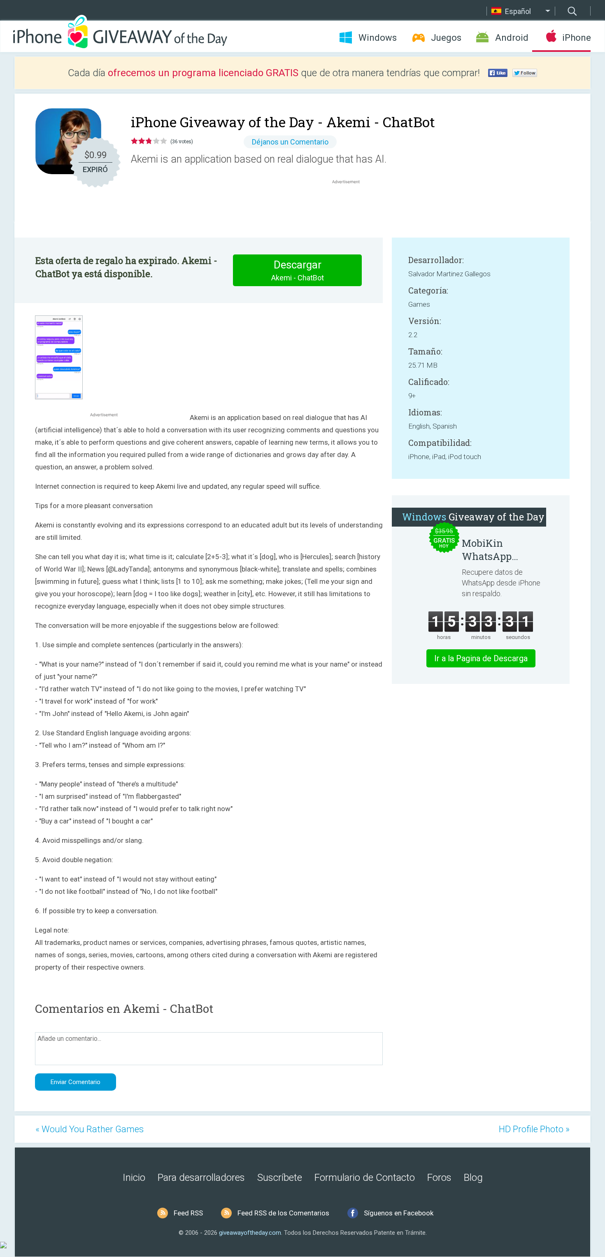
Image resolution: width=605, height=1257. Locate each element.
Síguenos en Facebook (398, 1213)
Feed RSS (188, 1213)
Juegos (446, 38)
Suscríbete (279, 1177)
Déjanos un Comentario (290, 142)
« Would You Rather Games (89, 1129)
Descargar (297, 270)
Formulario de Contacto (364, 1177)
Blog (473, 1177)
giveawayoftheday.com (250, 1232)
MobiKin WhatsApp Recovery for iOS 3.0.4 (500, 549)
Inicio (134, 1177)
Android (511, 38)
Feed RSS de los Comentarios (283, 1213)
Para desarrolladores (201, 1177)
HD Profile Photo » (534, 1129)
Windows (377, 38)
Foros (439, 1177)
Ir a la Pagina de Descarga (481, 658)
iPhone (576, 38)
